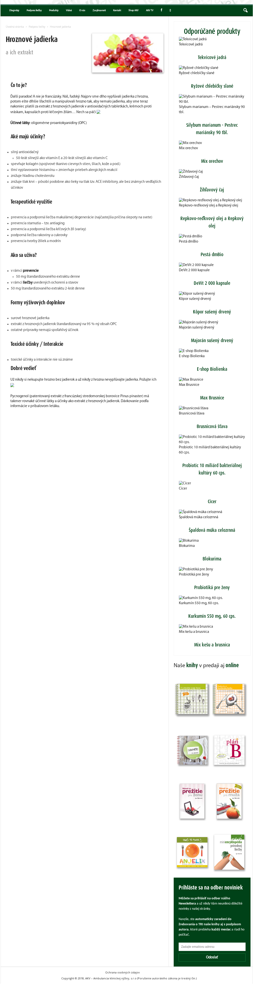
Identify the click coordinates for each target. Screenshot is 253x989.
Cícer (183, 489)
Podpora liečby (34, 10)
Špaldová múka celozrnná (198, 517)
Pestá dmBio (188, 242)
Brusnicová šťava (191, 413)
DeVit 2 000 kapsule (194, 270)
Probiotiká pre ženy (194, 575)
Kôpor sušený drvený (195, 299)
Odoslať (212, 957)
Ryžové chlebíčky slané (196, 73)
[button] (245, 10)
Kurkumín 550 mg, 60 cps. (199, 603)
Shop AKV (133, 10)
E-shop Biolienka (192, 356)
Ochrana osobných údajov (122, 972)
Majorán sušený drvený (196, 328)
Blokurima (187, 546)
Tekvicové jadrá (191, 44)
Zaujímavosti (99, 10)
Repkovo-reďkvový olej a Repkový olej (208, 205)
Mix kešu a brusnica (194, 632)
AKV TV (149, 10)
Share (169, 10)
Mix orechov (188, 148)
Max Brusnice (189, 385)
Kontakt (117, 10)
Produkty (54, 10)
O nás (82, 10)
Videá (69, 10)
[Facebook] (161, 10)
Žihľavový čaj (189, 177)
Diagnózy (14, 10)
